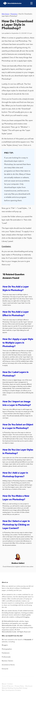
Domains (18, 690)
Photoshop (14, 14)
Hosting (16, 688)
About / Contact (7, 684)
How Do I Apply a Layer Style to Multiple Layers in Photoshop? (18, 343)
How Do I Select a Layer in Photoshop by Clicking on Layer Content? (16, 525)
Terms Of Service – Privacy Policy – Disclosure (17, 686)
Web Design (5, 14)
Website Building (7, 688)
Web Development (8, 690)
